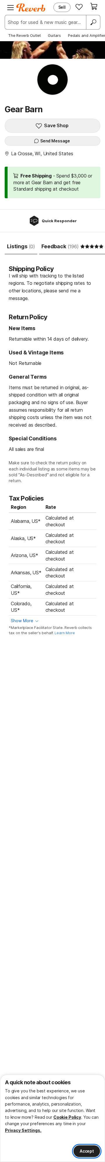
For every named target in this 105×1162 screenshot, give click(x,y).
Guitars (54, 35)
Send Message (55, 140)
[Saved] (79, 7)
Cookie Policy (67, 1117)
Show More (22, 620)
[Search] (93, 22)
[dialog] (52, 1118)
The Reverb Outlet (24, 35)
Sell (62, 7)
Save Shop (56, 125)
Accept (87, 1151)
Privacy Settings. (23, 1130)
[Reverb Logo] (31, 7)
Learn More (65, 633)
